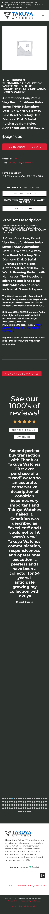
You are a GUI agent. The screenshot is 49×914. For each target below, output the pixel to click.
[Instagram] (42, 875)
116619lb (11, 163)
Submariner (27, 163)
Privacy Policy (13, 901)
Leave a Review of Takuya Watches (26, 885)
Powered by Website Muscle (24, 906)
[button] (43, 15)
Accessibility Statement (30, 901)
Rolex (14, 159)
